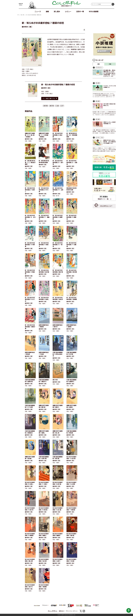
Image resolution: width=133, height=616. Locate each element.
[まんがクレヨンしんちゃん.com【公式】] (37, 605)
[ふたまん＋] (54, 605)
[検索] (113, 4)
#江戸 (61, 106)
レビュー (68, 11)
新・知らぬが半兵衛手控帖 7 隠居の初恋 (33, 14)
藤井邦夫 (44, 88)
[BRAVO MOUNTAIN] (88, 605)
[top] (66, 3)
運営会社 (61, 611)
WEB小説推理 (93, 11)
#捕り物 (51, 106)
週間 (98, 64)
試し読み (57, 11)
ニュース (38, 11)
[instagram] (84, 611)
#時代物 (45, 106)
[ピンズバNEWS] (71, 605)
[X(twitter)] (81, 611)
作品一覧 (22, 14)
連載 (47, 11)
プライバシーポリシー (72, 611)
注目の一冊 (80, 11)
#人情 (57, 106)
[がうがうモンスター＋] (45, 605)
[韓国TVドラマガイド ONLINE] (96, 605)
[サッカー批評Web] (79, 605)
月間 (110, 64)
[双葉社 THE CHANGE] (62, 605)
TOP (18, 14)
